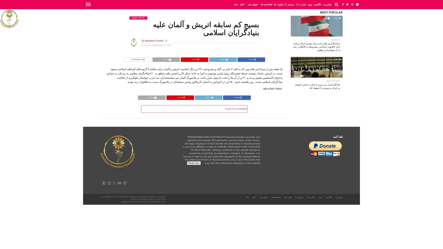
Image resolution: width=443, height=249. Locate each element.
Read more (193, 163)
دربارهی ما (290, 4)
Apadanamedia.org (238, 137)
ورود (310, 4)
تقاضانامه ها (267, 4)
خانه (236, 4)
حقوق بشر (253, 4)
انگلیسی (317, 4)
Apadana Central (154, 40)
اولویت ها (278, 4)
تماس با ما (301, 4)
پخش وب (327, 4)
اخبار (242, 4)
